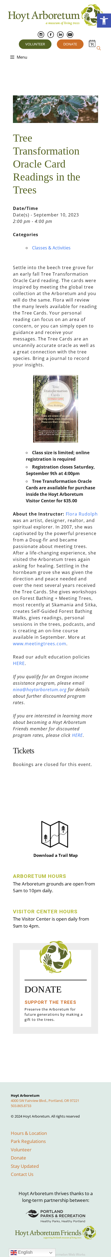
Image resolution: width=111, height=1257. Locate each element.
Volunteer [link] (35, 44)
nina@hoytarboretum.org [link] (40, 690)
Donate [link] (70, 44)
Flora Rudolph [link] (82, 514)
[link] (104, 21)
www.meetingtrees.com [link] (39, 644)
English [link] (25, 1252)
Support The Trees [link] (50, 1002)
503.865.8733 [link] (21, 1105)
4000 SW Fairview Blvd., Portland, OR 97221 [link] (45, 1100)
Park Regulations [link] (28, 1141)
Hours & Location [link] (29, 1133)
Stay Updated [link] (25, 1166)
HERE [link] (19, 663)
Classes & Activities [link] (51, 248)
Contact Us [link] (22, 1174)
